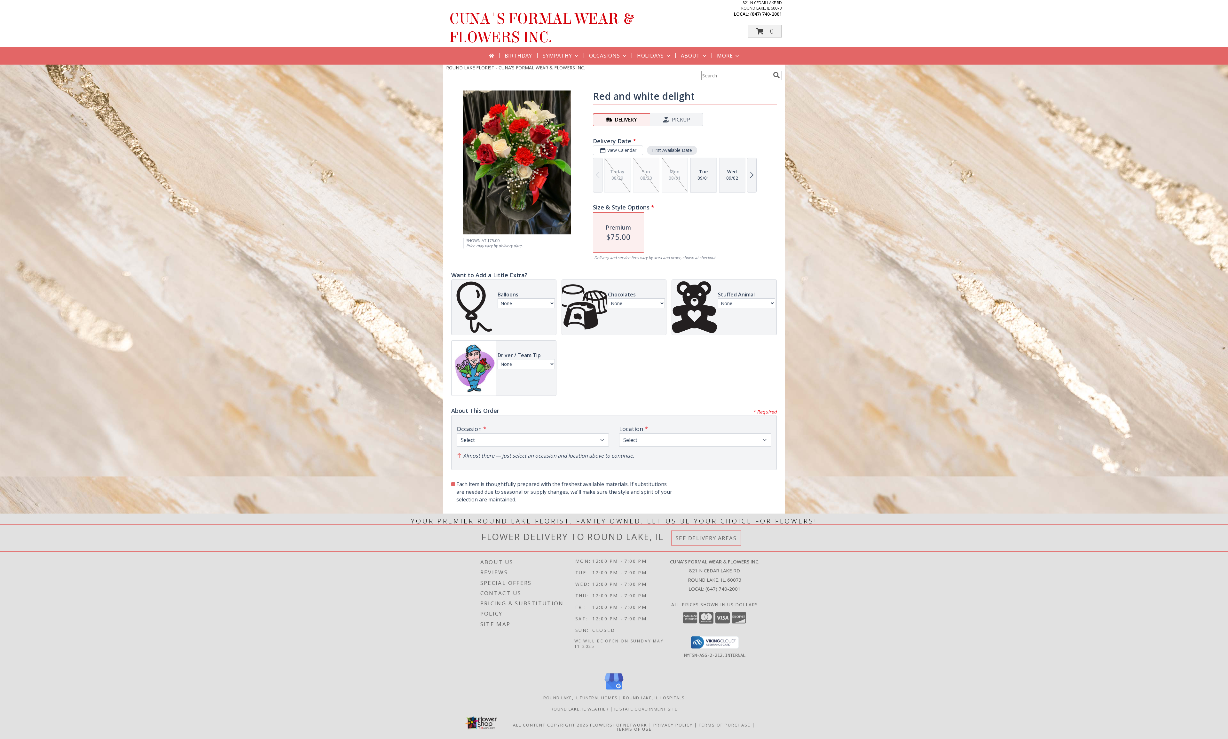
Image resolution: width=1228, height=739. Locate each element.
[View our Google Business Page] (614, 690)
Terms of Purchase (725, 725)
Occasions (604, 55)
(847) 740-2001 (766, 14)
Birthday (518, 55)
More (725, 55)
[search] (776, 75)
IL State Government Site (645, 709)
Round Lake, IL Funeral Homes (580, 698)
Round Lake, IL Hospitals (654, 698)
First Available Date (672, 150)
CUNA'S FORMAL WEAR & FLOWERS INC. (541, 28)
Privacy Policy (673, 725)
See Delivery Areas (706, 538)
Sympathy (557, 55)
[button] (765, 31)
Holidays (650, 55)
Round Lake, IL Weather (580, 709)
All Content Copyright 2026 (550, 725)
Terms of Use (634, 729)
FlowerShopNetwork (618, 725)
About (690, 55)
